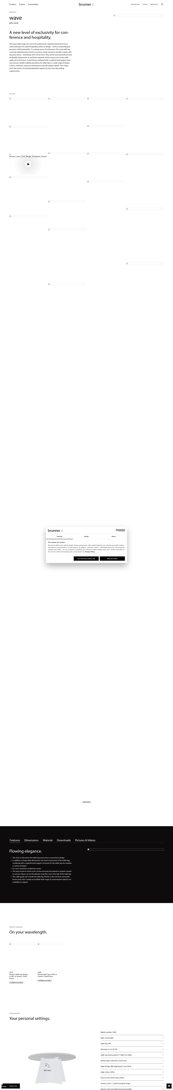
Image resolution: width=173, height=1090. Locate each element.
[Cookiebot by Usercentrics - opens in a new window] (117, 530)
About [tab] (114, 536)
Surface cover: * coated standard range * (116, 1083)
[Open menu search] (162, 4)
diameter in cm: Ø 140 (109, 1049)
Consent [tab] (59, 536)
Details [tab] (86, 536)
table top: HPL (106, 1043)
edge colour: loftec (108, 1072)
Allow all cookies (112, 558)
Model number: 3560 (108, 1032)
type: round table (107, 1038)
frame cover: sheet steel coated (112, 1078)
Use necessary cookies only (86, 558)
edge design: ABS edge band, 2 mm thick (116, 1066)
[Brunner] (86, 4)
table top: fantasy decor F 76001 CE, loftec (116, 1055)
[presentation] (15, 840)
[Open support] (169, 1086)
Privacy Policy (90, 551)
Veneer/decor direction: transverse (114, 1061)
